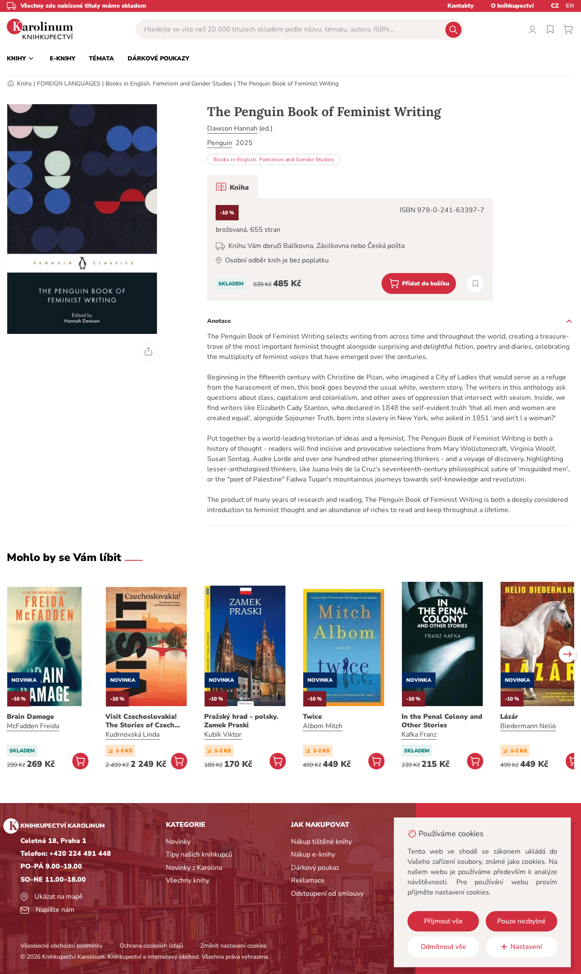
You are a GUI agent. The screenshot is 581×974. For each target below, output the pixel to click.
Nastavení (526, 946)
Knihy (24, 84)
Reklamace (308, 880)
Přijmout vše (443, 921)
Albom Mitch (322, 726)
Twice (312, 716)
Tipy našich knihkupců (199, 854)
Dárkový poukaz (315, 867)
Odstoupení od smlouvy (327, 893)
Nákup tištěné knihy (321, 841)
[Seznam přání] (550, 29)
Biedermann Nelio (528, 726)
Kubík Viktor (223, 734)
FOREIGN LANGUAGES (68, 84)
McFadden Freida (33, 726)
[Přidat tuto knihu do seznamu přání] (475, 283)
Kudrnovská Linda (132, 734)
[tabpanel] (350, 249)
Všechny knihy (187, 880)
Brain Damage (30, 716)
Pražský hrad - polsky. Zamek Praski (241, 720)
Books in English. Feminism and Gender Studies (168, 84)
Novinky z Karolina (194, 867)
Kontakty (460, 6)
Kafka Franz (419, 734)
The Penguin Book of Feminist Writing (288, 84)
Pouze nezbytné (521, 921)
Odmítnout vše (443, 946)
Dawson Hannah (232, 128)
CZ (555, 6)
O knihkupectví (512, 6)
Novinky (178, 841)
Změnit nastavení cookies (233, 946)
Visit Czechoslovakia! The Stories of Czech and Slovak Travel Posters (141, 720)
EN (570, 6)
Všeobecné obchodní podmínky (61, 946)
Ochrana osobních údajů (151, 946)
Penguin (219, 143)
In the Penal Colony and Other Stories (442, 720)
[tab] (232, 186)
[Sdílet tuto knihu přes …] (148, 352)
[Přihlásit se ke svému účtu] (532, 29)
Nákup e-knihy (313, 854)
